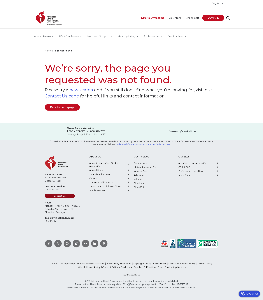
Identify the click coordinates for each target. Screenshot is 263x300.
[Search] (228, 18)
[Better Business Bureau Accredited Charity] (172, 243)
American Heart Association (192, 163)
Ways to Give (140, 171)
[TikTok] (76, 243)
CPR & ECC (184, 167)
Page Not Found (63, 50)
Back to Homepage (62, 107)
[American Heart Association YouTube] (85, 243)
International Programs (101, 182)
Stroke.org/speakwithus (182, 131)
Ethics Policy (160, 263)
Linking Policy (205, 263)
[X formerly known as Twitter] (58, 243)
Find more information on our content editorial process (143, 144)
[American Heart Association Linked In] (95, 243)
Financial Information (100, 174)
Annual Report (96, 170)
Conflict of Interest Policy (182, 263)
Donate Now (140, 163)
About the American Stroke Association (103, 164)
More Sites (184, 175)
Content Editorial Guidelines (117, 267)
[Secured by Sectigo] (207, 243)
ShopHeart (139, 183)
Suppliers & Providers (145, 267)
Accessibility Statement (119, 263)
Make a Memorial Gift (145, 167)
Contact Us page (62, 96)
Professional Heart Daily (190, 171)
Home (48, 50)
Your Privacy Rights (131, 275)
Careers (93, 178)
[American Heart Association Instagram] (67, 243)
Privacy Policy (67, 263)
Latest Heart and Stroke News (105, 186)
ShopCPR (139, 187)
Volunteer (139, 179)
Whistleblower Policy (89, 267)
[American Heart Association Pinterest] (104, 243)
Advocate (139, 175)
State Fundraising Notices (172, 267)
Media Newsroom (98, 190)
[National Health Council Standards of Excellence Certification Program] (164, 243)
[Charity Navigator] (186, 243)
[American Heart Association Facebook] (49, 243)
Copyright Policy (142, 263)
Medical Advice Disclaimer (90, 263)
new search (81, 89)
